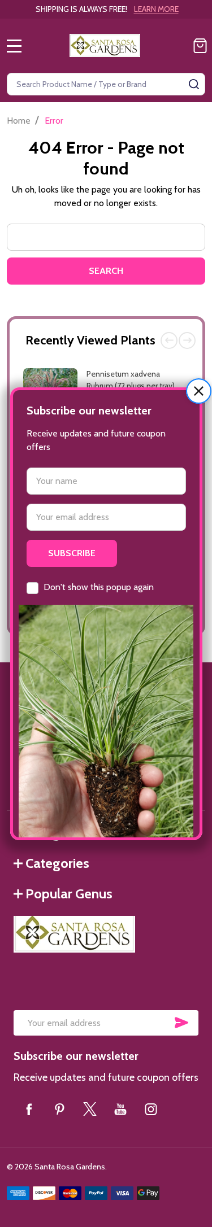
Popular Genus (69, 893)
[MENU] (14, 45)
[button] (198, 391)
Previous (169, 340)
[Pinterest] (59, 1109)
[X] (90, 1109)
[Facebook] (29, 1109)
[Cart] (200, 46)
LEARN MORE (156, 9)
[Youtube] (120, 1109)
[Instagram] (151, 1109)
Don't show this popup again (99, 587)
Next (187, 340)
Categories (57, 863)
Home (19, 120)
